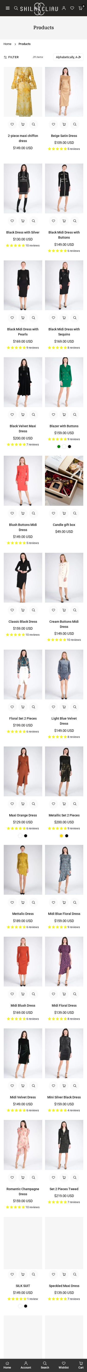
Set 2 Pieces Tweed (64, 1189)
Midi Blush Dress (23, 1005)
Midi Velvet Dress (23, 1097)
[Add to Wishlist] (12, 124)
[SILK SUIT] (23, 1242)
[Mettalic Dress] (23, 870)
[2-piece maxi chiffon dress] (23, 92)
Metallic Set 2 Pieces (64, 815)
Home (7, 44)
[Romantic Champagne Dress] (23, 1145)
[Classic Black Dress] (23, 578)
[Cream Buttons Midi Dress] (64, 578)
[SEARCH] (16, 8)
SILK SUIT (23, 1286)
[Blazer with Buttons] (64, 382)
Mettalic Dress (23, 914)
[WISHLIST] (72, 8)
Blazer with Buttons (64, 426)
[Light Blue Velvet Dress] (64, 674)
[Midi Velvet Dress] (23, 1053)
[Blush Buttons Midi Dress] (23, 481)
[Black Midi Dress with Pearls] (23, 285)
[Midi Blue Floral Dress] (64, 870)
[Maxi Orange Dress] (23, 771)
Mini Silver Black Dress (64, 1097)
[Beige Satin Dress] (64, 92)
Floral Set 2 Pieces (23, 718)
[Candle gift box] (64, 481)
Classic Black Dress (23, 621)
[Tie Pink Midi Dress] (23, 1340)
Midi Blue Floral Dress (64, 914)
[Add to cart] (64, 513)
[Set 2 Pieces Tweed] (64, 1145)
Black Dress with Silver (22, 232)
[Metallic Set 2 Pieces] (64, 771)
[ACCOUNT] (64, 8)
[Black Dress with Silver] (23, 188)
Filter (13, 57)
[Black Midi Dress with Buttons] (64, 188)
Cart (81, 1367)
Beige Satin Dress (64, 136)
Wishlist (64, 1367)
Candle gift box (64, 525)
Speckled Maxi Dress (64, 1286)
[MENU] (7, 8)
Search (45, 1367)
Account (26, 1367)
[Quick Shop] (23, 124)
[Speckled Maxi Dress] (64, 1242)
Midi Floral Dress (64, 1005)
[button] (80, 8)
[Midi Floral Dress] (64, 961)
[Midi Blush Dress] (23, 961)
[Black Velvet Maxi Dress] (23, 382)
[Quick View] (33, 124)
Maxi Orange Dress (23, 815)
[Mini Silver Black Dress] (64, 1053)
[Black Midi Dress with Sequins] (64, 285)
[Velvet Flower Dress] (64, 1340)
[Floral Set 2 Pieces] (23, 674)
